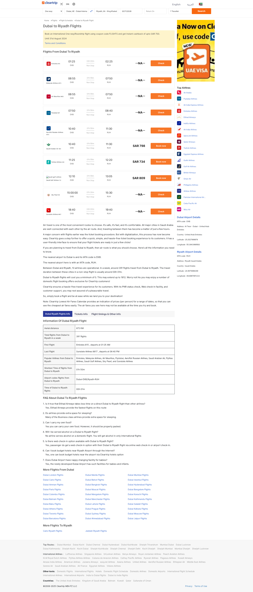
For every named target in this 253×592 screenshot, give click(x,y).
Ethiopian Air (179, 562)
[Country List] (201, 4)
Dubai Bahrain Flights (53, 499)
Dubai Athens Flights (53, 508)
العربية (190, 4)
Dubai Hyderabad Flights (140, 484)
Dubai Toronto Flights (53, 513)
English (176, 4)
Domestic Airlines (138, 571)
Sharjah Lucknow (200, 548)
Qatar (128, 580)
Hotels (99, 571)
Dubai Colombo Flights (54, 494)
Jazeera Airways (90, 562)
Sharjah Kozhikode (99, 548)
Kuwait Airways (185, 558)
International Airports (74, 575)
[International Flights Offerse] (74, 4)
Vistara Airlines (114, 566)
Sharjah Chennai (118, 548)
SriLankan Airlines (112, 554)
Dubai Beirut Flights (94, 479)
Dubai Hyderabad (110, 544)
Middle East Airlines (196, 562)
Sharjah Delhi (134, 548)
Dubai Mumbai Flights (138, 475)
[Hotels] (67, 4)
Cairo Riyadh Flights (52, 531)
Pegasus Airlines (168, 558)
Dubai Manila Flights (95, 475)
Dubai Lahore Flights (95, 504)
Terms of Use (200, 586)
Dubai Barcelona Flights (54, 518)
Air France (82, 566)
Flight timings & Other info (106, 314)
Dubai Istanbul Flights (138, 479)
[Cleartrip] (50, 3)
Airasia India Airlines (52, 562)
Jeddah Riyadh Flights (96, 531)
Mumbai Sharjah (182, 548)
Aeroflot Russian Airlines (159, 562)
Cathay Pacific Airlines (131, 558)
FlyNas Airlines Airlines (79, 558)
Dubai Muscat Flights (95, 489)
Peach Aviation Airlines (173, 554)
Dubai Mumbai (64, 544)
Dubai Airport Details (188, 217)
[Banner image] (196, 50)
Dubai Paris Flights (52, 489)
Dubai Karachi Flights (138, 494)
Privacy (188, 586)
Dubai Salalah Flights (138, 504)
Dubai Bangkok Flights (96, 484)
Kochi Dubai (82, 548)
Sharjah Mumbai (165, 548)
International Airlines (52, 575)
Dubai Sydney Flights (95, 513)
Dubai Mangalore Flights (96, 494)
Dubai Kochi (78, 544)
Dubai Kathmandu (51, 548)
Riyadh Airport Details (189, 251)
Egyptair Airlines (97, 566)
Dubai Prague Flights (95, 508)
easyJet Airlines (107, 562)
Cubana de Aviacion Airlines (105, 558)
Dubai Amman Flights (53, 484)
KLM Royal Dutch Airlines (55, 558)
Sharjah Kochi (68, 548)
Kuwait (120, 580)
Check (161, 63)
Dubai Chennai (93, 544)
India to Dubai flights (96, 575)
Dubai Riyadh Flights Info (57, 314)
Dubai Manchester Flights (97, 499)
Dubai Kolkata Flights (138, 508)
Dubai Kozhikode (129, 544)
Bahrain (111, 580)
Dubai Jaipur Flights (137, 518)
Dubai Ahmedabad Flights (97, 518)
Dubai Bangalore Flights (139, 489)
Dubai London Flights (53, 475)
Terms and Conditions (55, 43)
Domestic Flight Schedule (116, 571)
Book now (161, 146)
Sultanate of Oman (142, 580)
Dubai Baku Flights (52, 504)
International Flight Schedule (181, 571)
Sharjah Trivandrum (148, 544)
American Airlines (72, 562)
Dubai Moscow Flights (138, 513)
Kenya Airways (129, 554)
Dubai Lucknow (183, 544)
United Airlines (139, 562)
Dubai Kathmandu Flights (140, 499)
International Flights (84, 571)
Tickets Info (81, 314)
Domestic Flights (65, 571)
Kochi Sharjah (148, 548)
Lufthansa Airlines (73, 554)
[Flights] (61, 4)
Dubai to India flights (118, 575)
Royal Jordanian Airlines (149, 554)
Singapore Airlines (92, 554)
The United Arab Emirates (68, 580)
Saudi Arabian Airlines (65, 566)
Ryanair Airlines (151, 558)
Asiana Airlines (124, 562)
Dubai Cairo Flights (52, 479)
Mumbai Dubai (167, 544)
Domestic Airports (156, 571)
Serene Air (48, 566)
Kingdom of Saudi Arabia (94, 580)
